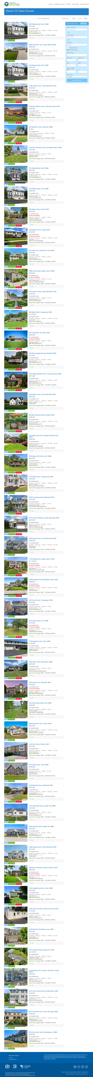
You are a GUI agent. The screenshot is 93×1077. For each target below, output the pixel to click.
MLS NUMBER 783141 (33, 872)
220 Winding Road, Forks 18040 (38, 65)
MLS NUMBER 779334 (33, 172)
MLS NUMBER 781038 (33, 707)
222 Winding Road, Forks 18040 (38, 189)
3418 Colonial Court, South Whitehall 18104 (42, 86)
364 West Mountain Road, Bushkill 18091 (42, 415)
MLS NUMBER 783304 (33, 337)
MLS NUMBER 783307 (33, 378)
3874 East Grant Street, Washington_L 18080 (43, 1032)
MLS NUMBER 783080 (33, 913)
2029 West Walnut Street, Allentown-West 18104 (44, 106)
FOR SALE (51, 4)
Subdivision (69, 42)
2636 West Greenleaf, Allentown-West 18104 (43, 867)
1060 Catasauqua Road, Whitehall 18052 (41, 497)
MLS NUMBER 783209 (33, 111)
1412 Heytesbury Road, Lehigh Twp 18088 (42, 806)
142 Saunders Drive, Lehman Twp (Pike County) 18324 (44, 971)
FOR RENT (68, 4)
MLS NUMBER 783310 (33, 419)
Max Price (80, 58)
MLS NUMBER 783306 (33, 357)
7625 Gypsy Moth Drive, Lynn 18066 (40, 456)
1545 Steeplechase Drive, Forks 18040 (41, 888)
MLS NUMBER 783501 (33, 90)
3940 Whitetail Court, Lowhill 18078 (40, 723)
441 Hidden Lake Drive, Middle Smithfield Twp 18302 (43, 436)
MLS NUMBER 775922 (33, 49)
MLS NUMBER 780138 (33, 954)
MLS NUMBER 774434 (33, 851)
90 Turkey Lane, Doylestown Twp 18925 (41, 250)
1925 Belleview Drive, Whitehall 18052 (41, 785)
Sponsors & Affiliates (70, 1074)
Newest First (65, 18)
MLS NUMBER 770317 (33, 399)
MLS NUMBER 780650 (33, 69)
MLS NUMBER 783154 (33, 131)
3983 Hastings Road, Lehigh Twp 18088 (41, 826)
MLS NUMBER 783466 (33, 316)
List (74, 18)
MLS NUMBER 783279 (33, 584)
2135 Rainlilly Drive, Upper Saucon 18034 (41, 559)
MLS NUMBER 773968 (33, 1036)
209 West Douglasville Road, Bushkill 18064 (42, 353)
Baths (79, 63)
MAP (86, 18)
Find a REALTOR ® (12, 1059)
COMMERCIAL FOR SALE (59, 4)
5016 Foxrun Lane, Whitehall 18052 (40, 682)
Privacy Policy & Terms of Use (81, 1074)
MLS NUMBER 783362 (33, 255)
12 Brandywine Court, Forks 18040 (39, 641)
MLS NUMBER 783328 (33, 234)
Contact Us (11, 1057)
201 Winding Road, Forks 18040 (38, 168)
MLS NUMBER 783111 (33, 995)
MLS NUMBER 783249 (33, 522)
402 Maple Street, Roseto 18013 (39, 209)
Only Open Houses (73, 49)
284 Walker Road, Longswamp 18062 (40, 312)
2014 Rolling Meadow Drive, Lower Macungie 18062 (45, 374)
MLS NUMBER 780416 (33, 748)
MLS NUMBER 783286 (33, 646)
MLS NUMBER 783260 (33, 563)
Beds (68, 63)
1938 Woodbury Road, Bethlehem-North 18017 (43, 579)
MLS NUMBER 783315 (33, 441)
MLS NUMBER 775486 (33, 769)
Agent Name (70, 74)
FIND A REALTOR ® (84, 4)
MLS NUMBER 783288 (33, 666)
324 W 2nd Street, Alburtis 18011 (39, 744)
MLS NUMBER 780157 (33, 976)
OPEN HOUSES (75, 4)
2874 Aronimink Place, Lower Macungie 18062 (43, 1011)
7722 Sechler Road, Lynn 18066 (38, 621)
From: (68, 69)
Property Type (70, 52)
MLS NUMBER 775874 (33, 604)
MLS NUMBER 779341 (33, 193)
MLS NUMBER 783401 (33, 213)
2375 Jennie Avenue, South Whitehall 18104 (42, 291)
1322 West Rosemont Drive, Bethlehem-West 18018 (45, 147)
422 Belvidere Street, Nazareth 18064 (41, 127)
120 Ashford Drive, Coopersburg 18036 (41, 477)
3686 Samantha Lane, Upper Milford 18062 (42, 45)
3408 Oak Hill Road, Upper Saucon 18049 (41, 271)
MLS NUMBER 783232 (33, 687)
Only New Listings (73, 47)
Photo (80, 18)
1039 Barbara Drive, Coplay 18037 (39, 230)
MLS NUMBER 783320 (33, 460)
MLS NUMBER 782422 (33, 152)
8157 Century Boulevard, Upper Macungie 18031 (44, 518)
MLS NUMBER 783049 (33, 1016)
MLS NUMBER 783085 (33, 934)
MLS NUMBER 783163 (33, 892)
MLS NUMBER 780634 (33, 728)
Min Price (69, 58)
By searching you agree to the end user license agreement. (17, 1074)
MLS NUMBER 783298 (33, 296)
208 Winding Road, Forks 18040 (38, 24)
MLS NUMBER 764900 (33, 831)
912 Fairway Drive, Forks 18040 (38, 765)
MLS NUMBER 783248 (33, 501)
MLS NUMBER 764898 (33, 810)
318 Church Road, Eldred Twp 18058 (40, 703)
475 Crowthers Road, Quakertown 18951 (41, 950)
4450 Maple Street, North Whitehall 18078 (42, 394)
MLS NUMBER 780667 (33, 543)
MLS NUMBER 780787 (33, 481)
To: (78, 69)
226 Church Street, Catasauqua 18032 (41, 600)
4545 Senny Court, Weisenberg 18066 (40, 662)
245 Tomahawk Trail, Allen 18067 (39, 333)
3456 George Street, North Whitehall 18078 (42, 538)
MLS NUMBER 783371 (33, 275)
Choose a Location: (71, 27)
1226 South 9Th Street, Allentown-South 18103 (43, 909)
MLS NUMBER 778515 (33, 28)
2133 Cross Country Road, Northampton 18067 (43, 991)
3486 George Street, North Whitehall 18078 (42, 847)
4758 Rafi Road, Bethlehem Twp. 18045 (41, 929)
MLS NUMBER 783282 (33, 625)
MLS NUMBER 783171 (33, 790)
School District (70, 35)
